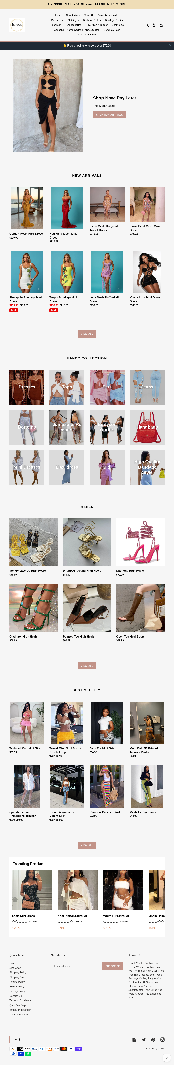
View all (87, 334)
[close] (170, 45)
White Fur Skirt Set (116, 916)
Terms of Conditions (20, 1000)
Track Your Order (19, 1014)
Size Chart (15, 967)
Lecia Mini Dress (23, 916)
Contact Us (15, 995)
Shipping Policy (17, 972)
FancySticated (158, 1048)
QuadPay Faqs (17, 1005)
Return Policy (16, 986)
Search (13, 963)
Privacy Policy (17, 991)
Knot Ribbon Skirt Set (72, 916)
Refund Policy (17, 981)
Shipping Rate (17, 977)
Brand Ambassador (20, 1009)
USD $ (16, 1039)
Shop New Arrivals (109, 115)
